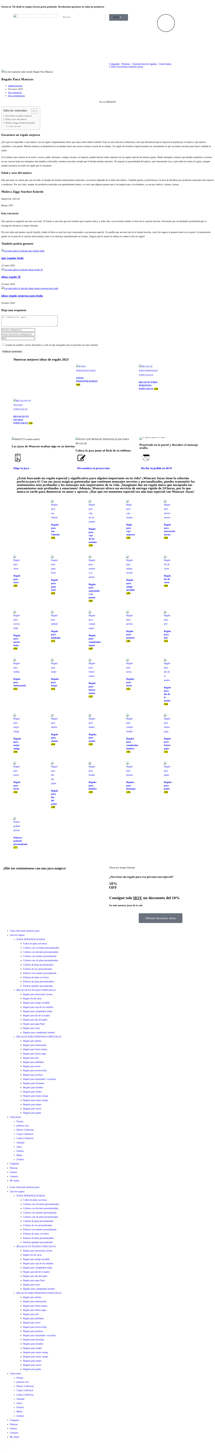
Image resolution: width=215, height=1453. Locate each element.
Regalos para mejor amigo (35, 1100)
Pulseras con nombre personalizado (39, 973)
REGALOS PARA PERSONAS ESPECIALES (38, 1036)
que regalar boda (12, 258)
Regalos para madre (32, 1091)
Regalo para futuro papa (34, 1053)
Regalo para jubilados (33, 1062)
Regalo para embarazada (34, 1045)
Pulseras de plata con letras (36, 977)
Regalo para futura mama (35, 1049)
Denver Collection (25, 1130)
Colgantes (114, 64)
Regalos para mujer (32, 1104)
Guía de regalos (148, 64)
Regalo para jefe (31, 1058)
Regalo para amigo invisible (36, 1003)
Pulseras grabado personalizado (38, 986)
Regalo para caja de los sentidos (38, 1007)
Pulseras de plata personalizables (38, 981)
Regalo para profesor (33, 1075)
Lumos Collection (24, 1138)
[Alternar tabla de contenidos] (33, 111)
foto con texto (15, 126)
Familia (20, 1151)
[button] (142, 438)
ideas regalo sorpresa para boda (22, 295)
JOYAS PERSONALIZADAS (30, 939)
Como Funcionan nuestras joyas (126, 66)
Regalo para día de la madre (36, 1015)
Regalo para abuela (32, 1041)
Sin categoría (15, 92)
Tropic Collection (24, 1134)
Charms (136, 64)
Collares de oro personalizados (37, 969)
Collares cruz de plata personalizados (40, 960)
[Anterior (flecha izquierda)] (2, 1450)
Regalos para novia (32, 1108)
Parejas (19, 1121)
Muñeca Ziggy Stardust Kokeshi (20, 123)
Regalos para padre (32, 1113)
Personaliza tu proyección (93, 468)
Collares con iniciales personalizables (40, 952)
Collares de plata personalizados (38, 965)
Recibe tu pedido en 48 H (156, 468)
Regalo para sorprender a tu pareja (39, 1079)
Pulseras (125, 64)
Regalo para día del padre (35, 1019)
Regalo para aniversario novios (37, 994)
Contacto (14, 1176)
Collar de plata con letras (35, 943)
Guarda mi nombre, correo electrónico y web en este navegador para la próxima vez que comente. (51, 345)
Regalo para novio (31, 1066)
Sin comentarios (16, 95)
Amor (19, 1147)
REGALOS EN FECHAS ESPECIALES (36, 990)
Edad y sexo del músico (16, 119)
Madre (19, 1155)
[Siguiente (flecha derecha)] (5, 1450)
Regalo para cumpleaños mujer (37, 1011)
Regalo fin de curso (32, 998)
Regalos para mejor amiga (35, 1096)
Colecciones (164, 64)
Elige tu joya (21, 468)
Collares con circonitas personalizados (41, 948)
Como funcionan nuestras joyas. (25, 931)
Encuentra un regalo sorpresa (18, 116)
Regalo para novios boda (35, 1070)
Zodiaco (20, 1159)
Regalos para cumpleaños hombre (39, 1032)
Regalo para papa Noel (34, 1024)
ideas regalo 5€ (11, 277)
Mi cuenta (14, 1180)
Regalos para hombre (33, 1087)
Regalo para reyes (31, 1028)
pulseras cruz (22, 1125)
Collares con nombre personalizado (39, 956)
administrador (15, 86)
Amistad (20, 1142)
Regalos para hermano (33, 1083)
